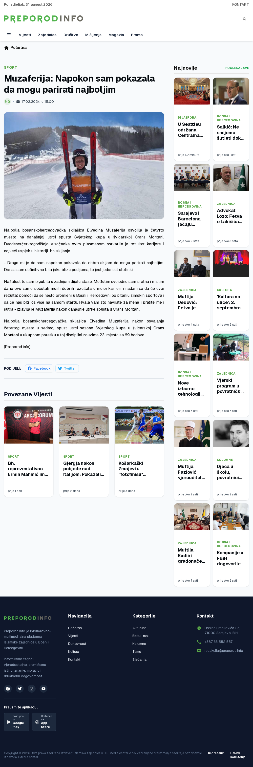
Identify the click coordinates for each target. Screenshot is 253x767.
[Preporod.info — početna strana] (43, 19)
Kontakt (240, 4)
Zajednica (47, 34)
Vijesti (25, 34)
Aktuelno (139, 628)
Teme (136, 651)
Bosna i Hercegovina (229, 118)
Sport (10, 67)
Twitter (70, 368)
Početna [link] (18, 47)
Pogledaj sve (237, 68)
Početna (75, 628)
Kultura (224, 290)
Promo (137, 34)
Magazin (116, 34)
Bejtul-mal (140, 636)
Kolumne (225, 460)
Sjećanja (139, 659)
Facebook (42, 368)
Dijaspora (187, 118)
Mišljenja (93, 34)
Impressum (216, 753)
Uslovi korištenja (238, 755)
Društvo (70, 34)
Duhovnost (77, 643)
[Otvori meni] (9, 35)
